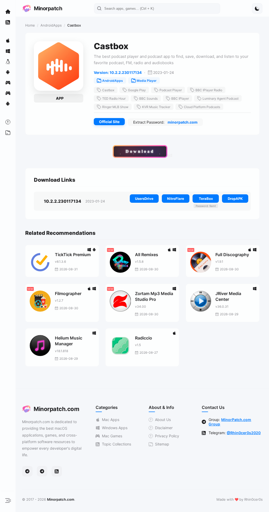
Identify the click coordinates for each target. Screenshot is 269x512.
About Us (163, 419)
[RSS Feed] (56, 471)
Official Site (109, 121)
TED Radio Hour (114, 98)
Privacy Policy (167, 436)
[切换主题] (257, 8)
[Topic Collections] (7, 22)
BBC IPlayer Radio (208, 90)
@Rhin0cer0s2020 (244, 432)
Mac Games (112, 436)
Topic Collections (116, 444)
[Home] (7, 12)
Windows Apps (114, 427)
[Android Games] (7, 104)
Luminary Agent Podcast (221, 98)
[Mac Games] (7, 83)
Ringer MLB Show (115, 107)
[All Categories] (7, 133)
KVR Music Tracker (156, 107)
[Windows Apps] (7, 51)
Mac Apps (110, 419)
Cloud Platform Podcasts (202, 107)
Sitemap (162, 444)
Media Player (147, 81)
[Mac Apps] (7, 40)
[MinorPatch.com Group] (42, 471)
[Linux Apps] (7, 62)
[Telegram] (27, 471)
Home (30, 25)
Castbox (108, 90)
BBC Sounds (148, 98)
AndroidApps (51, 25)
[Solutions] (7, 122)
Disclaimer (164, 427)
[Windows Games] (7, 93)
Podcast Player (170, 90)
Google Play (137, 90)
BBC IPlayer (180, 98)
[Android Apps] (7, 72)
